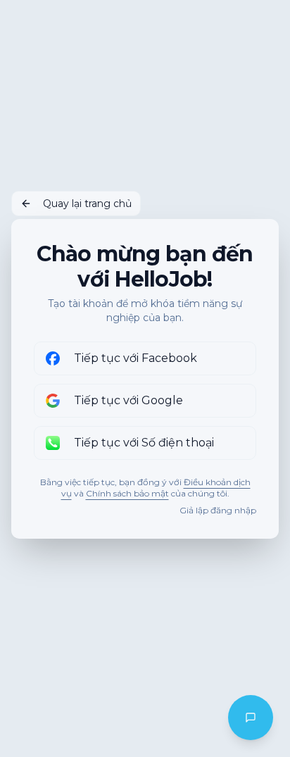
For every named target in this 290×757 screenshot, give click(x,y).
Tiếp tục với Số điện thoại (144, 442)
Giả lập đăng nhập (217, 510)
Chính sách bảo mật (127, 493)
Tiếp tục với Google (128, 400)
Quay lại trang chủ (87, 203)
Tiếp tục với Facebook (135, 358)
